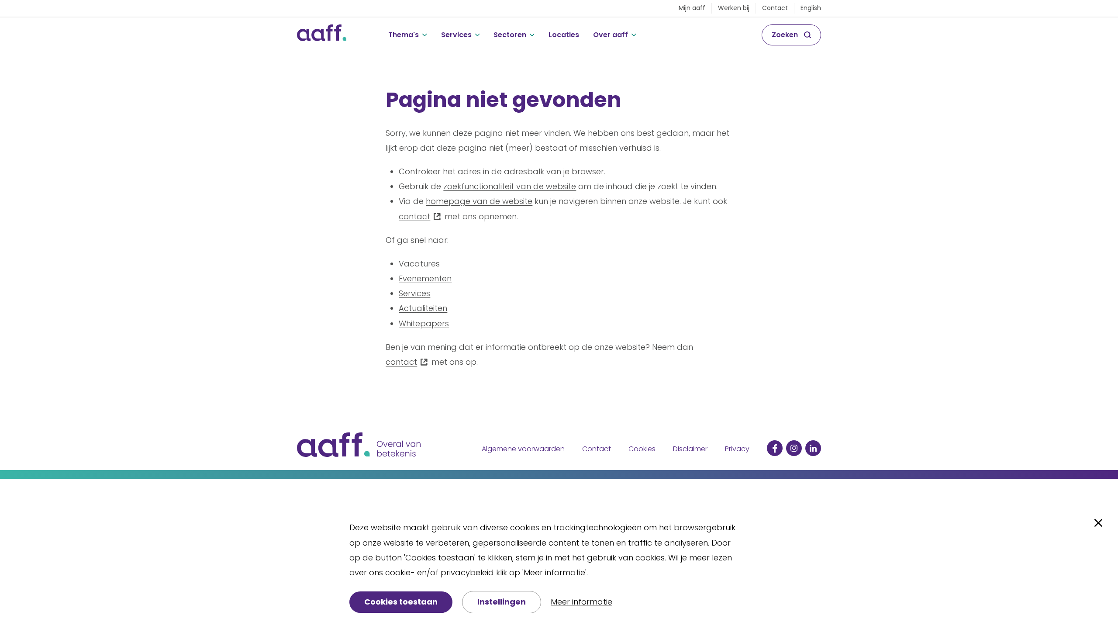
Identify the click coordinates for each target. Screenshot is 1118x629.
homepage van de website (479, 201)
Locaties (564, 35)
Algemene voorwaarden (523, 449)
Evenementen (425, 278)
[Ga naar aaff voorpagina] (321, 35)
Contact (775, 7)
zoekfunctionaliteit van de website (509, 186)
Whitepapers (424, 323)
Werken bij (733, 7)
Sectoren (509, 35)
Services (456, 35)
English (811, 7)
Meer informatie (581, 601)
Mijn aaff (692, 7)
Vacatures (419, 263)
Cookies (642, 449)
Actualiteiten (423, 308)
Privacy (737, 449)
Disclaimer (690, 449)
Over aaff (610, 35)
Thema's (403, 35)
